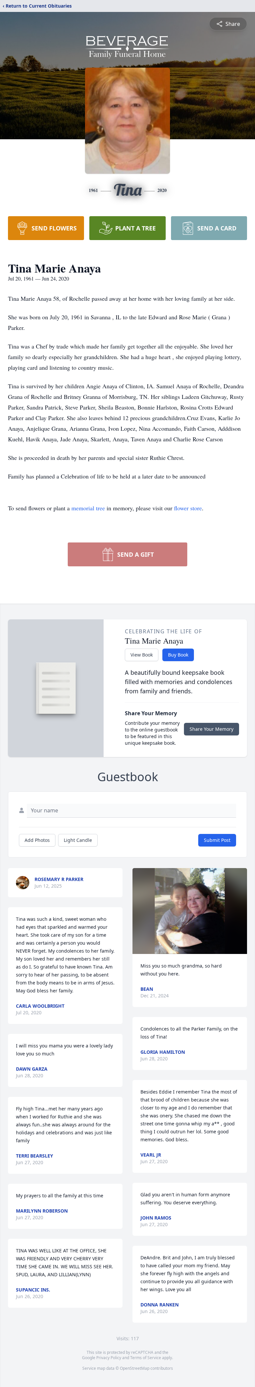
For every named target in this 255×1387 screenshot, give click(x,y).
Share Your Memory (211, 729)
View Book (141, 655)
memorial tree (88, 508)
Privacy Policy (108, 1357)
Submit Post (217, 840)
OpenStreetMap (134, 1368)
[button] (190, 911)
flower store (188, 508)
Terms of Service (145, 1357)
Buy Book (178, 655)
